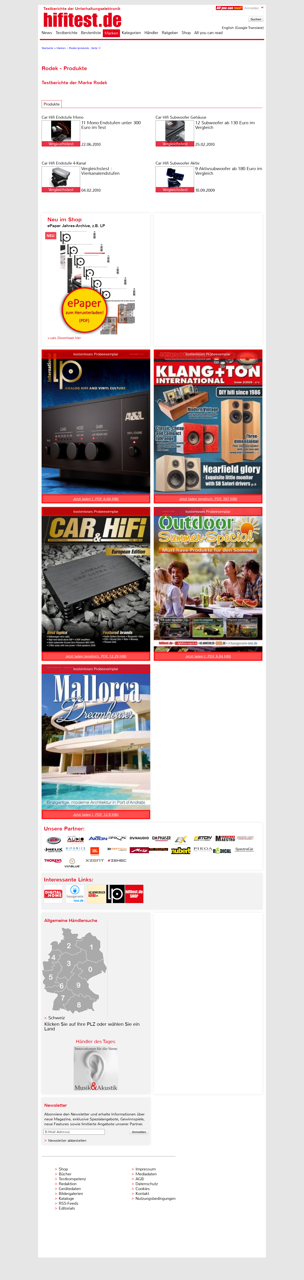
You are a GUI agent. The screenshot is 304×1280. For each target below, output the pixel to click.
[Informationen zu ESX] (180, 840)
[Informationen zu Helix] (53, 851)
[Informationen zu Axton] (97, 840)
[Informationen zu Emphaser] (161, 840)
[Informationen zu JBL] (94, 851)
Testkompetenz (72, 1179)
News (47, 32)
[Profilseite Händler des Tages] (96, 1089)
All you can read (208, 32)
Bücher (65, 1174)
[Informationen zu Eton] (203, 840)
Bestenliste (91, 32)
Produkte (52, 104)
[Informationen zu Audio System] (75, 840)
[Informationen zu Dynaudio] (139, 840)
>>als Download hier (64, 338)
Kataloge (66, 1198)
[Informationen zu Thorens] (53, 863)
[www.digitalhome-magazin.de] (53, 907)
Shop (186, 32)
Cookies (143, 1188)
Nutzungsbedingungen (156, 1198)
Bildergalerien (71, 1193)
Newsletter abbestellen (67, 1140)
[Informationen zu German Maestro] (225, 840)
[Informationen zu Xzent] (94, 863)
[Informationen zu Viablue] (72, 863)
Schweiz (56, 1018)
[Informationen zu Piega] (203, 851)
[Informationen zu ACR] (53, 840)
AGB (140, 1179)
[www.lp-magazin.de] (115, 907)
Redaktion (68, 1183)
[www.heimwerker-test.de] (96, 907)
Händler (151, 32)
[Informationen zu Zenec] (117, 863)
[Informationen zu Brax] (117, 840)
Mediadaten (146, 1174)
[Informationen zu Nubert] (180, 851)
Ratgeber (170, 32)
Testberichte (66, 32)
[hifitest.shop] (134, 907)
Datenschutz (147, 1183)
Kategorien (131, 32)
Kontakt (142, 1193)
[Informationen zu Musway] (158, 851)
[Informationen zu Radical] (222, 851)
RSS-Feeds (68, 1203)
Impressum (146, 1169)
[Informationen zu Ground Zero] (244, 840)
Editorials (67, 1208)
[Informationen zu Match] (117, 851)
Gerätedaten (70, 1188)
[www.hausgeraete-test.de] (75, 907)
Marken (111, 33)
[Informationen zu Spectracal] (244, 851)
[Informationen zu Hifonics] (75, 851)
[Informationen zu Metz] (139, 851)
